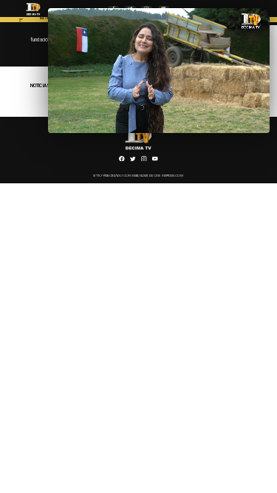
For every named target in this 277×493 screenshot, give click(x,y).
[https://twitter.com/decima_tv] (133, 160)
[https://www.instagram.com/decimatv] (144, 160)
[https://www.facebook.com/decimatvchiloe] (122, 160)
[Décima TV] (21, 21)
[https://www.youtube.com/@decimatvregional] (155, 160)
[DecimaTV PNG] (33, 16)
